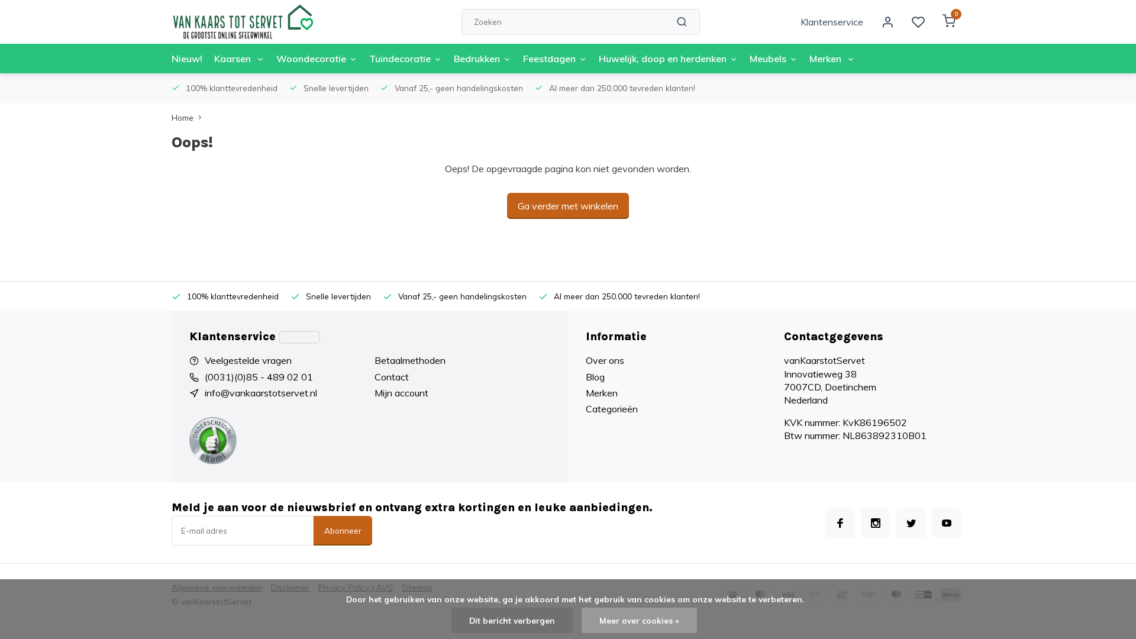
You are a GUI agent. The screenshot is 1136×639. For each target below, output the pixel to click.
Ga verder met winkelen (568, 206)
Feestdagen (549, 58)
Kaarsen (233, 58)
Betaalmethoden (410, 360)
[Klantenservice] (299, 337)
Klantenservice (832, 22)
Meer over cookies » (639, 620)
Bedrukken (477, 58)
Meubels (768, 58)
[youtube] (946, 523)
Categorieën (612, 409)
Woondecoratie (311, 58)
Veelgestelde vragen (248, 360)
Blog (595, 377)
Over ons (605, 360)
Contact (392, 377)
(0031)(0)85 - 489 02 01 (259, 377)
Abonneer (343, 530)
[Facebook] (840, 523)
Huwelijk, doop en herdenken (663, 58)
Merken (826, 58)
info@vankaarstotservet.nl (261, 393)
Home (182, 117)
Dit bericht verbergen (512, 620)
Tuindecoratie (400, 58)
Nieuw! (187, 58)
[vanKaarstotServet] (243, 22)
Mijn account (401, 393)
